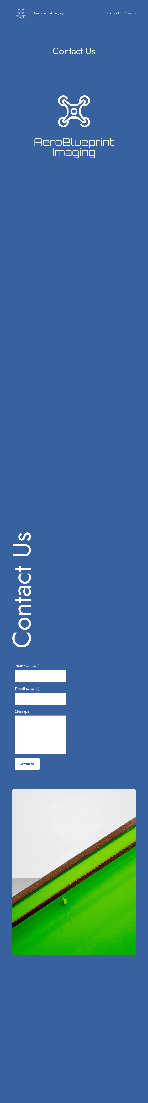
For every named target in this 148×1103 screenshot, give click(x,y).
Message (22, 711)
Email (27, 688)
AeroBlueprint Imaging (48, 13)
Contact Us (27, 763)
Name (27, 666)
